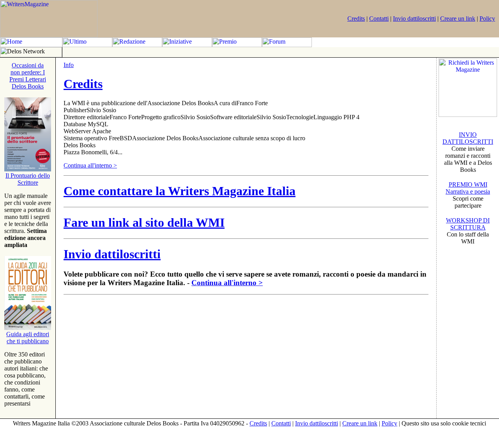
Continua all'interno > (90, 165)
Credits (356, 18)
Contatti (379, 18)
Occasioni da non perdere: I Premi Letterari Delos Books (27, 76)
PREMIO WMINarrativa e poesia (468, 188)
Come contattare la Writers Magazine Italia (180, 191)
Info (69, 65)
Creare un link (457, 18)
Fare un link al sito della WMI (144, 222)
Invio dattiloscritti (414, 18)
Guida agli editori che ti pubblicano (27, 337)
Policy (487, 18)
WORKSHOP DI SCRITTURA (468, 224)
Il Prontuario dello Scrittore (27, 179)
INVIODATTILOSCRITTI (467, 138)
